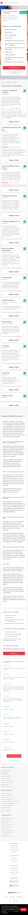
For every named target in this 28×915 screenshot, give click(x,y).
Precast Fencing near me (7, 836)
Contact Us (14, 874)
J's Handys (5, 346)
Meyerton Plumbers (6, 776)
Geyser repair (8, 52)
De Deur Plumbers (5, 774)
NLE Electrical (7, 277)
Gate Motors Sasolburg (7, 805)
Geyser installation (10, 55)
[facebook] (10, 901)
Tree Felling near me (6, 828)
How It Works (14, 868)
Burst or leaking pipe (10, 35)
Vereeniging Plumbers (6, 782)
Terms (6, 896)
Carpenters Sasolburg (6, 795)
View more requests (14, 760)
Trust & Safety (14, 870)
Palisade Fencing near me (7, 830)
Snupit (2, 82)
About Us (14, 858)
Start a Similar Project (14, 756)
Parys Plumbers (5, 772)
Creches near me (5, 822)
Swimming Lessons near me (8, 832)
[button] (26, 2)
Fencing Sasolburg (5, 811)
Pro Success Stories (14, 850)
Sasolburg (8, 82)
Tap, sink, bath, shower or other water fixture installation (15, 44)
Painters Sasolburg (5, 809)
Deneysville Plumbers (6, 770)
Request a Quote (14, 121)
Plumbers (15, 82)
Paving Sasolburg (5, 807)
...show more (10, 105)
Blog (14, 862)
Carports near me (5, 834)
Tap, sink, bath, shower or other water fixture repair (15, 48)
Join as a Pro (14, 848)
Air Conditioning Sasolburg (7, 803)
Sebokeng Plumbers (6, 778)
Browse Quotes (14, 846)
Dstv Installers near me (6, 826)
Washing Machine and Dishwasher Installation (14, 58)
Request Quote (14, 872)
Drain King (5, 373)
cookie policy (10, 911)
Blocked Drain (9, 32)
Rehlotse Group (7, 396)
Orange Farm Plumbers (7, 786)
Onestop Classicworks (9, 196)
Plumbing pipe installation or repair (14, 40)
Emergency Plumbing (10, 29)
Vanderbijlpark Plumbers (7, 780)
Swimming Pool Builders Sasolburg (9, 801)
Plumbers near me (5, 820)
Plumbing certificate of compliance (14, 62)
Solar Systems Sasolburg (7, 799)
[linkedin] (17, 901)
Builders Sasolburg (5, 797)
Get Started (14, 653)
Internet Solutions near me (7, 818)
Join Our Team (14, 860)
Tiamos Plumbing (8, 300)
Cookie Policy (20, 896)
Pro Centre (14, 852)
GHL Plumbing (7, 322)
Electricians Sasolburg (6, 793)
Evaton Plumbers (5, 784)
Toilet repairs (8, 37)
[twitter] (14, 901)
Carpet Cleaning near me (7, 824)
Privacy (12, 896)
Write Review (19, 212)
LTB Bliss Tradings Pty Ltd (11, 221)
